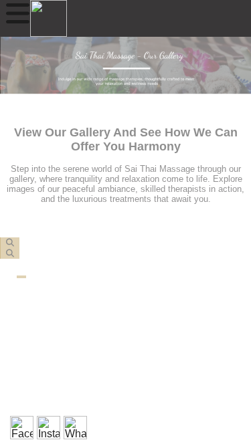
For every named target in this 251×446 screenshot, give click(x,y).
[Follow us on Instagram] (48, 427)
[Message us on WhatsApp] (75, 427)
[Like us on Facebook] (21, 427)
